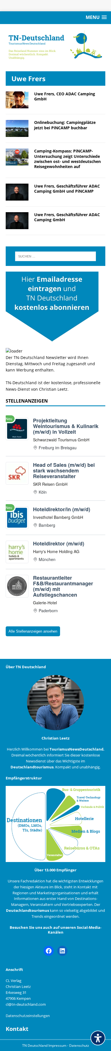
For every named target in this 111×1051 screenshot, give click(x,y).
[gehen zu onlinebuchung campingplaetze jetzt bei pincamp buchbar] (17, 133)
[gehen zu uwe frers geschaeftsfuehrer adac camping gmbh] (17, 226)
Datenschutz (79, 1045)
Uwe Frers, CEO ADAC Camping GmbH (64, 96)
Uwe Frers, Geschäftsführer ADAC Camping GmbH (67, 217)
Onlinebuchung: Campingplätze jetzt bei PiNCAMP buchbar (65, 125)
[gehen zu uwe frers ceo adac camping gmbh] (17, 105)
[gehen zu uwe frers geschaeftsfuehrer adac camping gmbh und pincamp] (17, 197)
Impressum (57, 1045)
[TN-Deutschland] (55, 45)
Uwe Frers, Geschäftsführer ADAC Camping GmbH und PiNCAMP (67, 188)
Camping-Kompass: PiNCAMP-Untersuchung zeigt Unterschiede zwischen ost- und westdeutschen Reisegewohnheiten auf (67, 158)
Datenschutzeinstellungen (28, 1015)
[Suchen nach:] (55, 256)
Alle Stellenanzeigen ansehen (33, 631)
